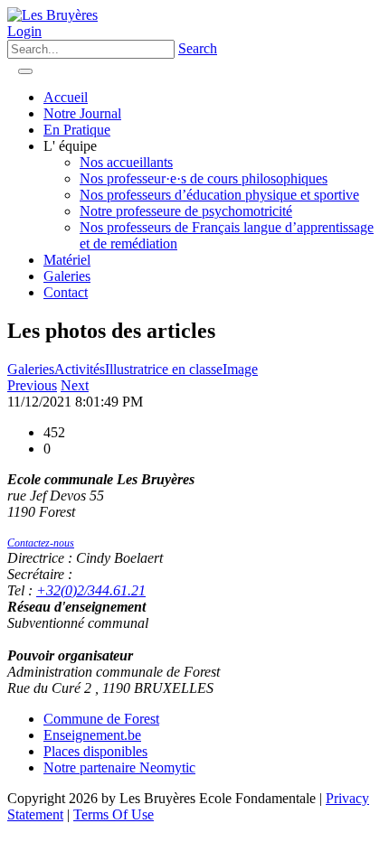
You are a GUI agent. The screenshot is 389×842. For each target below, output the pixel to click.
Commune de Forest (101, 718)
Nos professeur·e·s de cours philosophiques (203, 178)
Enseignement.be (92, 735)
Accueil (65, 97)
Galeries (66, 276)
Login (24, 31)
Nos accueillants (126, 162)
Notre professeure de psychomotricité (186, 211)
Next (75, 385)
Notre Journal (82, 113)
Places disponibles (95, 751)
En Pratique (76, 129)
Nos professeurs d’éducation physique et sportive (219, 194)
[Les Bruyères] (52, 15)
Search (197, 48)
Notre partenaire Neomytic (119, 767)
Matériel (66, 259)
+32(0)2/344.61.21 (91, 590)
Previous (32, 385)
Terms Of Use (113, 814)
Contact (65, 292)
